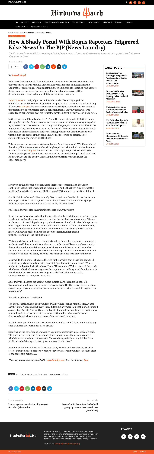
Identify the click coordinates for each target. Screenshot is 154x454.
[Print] (59, 66)
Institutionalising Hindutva (56, 22)
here (86, 359)
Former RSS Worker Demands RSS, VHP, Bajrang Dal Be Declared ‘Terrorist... (117, 95)
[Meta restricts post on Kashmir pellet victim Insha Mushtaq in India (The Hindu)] (138, 109)
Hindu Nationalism (29, 374)
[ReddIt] (53, 66)
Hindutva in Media (17, 36)
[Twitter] (139, 2)
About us (142, 452)
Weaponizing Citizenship (112, 22)
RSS (66, 374)
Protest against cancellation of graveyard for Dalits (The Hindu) (28, 406)
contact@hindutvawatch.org (67, 443)
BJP (17, 374)
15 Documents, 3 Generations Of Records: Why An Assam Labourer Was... (117, 137)
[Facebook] (130, 2)
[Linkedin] (47, 66)
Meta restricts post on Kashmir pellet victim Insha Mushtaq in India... (117, 109)
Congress (31, 150)
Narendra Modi (56, 374)
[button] (127, 2)
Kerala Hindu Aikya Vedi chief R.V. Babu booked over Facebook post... (117, 123)
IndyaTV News (15, 100)
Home (10, 32)
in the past (24, 106)
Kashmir (129, 22)
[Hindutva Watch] (77, 12)
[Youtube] (143, 2)
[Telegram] (64, 66)
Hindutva (35, 22)
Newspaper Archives (39, 27)
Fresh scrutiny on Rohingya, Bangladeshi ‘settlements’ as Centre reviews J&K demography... (116, 78)
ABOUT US (25, 22)
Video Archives (22, 27)
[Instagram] (134, 2)
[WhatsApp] (42, 66)
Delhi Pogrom (93, 22)
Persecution (78, 22)
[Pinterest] (36, 66)
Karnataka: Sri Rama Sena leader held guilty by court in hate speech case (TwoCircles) (80, 407)
